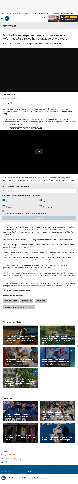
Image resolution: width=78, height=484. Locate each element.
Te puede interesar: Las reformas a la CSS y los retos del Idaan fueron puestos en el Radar (37, 240)
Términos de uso (57, 468)
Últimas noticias (6, 13)
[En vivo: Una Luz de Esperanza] (54, 18)
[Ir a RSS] (14, 455)
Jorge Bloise (27, 301)
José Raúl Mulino (18, 13)
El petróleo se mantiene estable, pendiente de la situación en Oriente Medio (20, 437)
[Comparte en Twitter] (8, 103)
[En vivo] (61, 16)
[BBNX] (3, 478)
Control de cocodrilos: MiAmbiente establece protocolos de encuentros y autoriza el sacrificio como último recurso (57, 339)
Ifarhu (34, 13)
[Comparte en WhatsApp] (11, 103)
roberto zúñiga (11, 301)
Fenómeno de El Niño (44, 13)
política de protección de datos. (37, 213)
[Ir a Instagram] (6, 455)
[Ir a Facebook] (2, 455)
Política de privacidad (33, 468)
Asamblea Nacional (67, 13)
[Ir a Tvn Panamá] (23, 18)
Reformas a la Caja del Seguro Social (19, 307)
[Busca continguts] (45, 18)
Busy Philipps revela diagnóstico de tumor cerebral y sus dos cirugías (57, 438)
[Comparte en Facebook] (4, 103)
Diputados (41, 301)
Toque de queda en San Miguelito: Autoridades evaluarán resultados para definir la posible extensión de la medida (20, 382)
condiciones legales (17, 213)
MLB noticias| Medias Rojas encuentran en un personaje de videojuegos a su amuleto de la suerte (55, 415)
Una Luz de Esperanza (68, 20)
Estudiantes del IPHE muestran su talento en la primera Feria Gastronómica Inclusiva (19, 362)
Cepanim (28, 13)
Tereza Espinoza (9, 94)
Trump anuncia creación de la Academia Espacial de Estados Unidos (18, 416)
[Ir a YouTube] (10, 455)
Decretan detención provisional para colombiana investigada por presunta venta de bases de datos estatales (20, 339)
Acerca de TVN (5, 471)
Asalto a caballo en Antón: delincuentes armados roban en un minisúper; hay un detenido (57, 362)
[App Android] (6, 462)
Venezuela (56, 13)
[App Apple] (2, 462)
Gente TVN (4, 468)
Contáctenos (30, 471)
